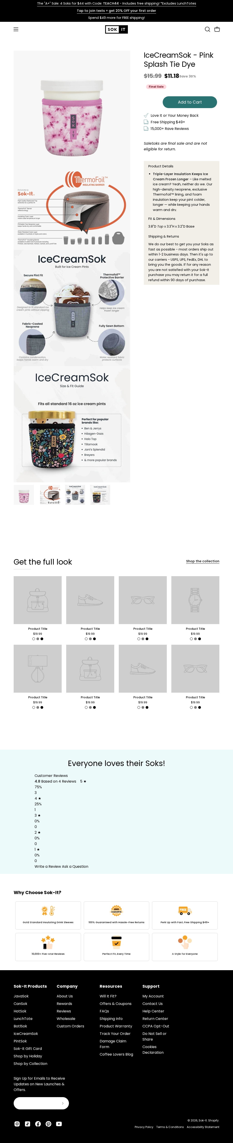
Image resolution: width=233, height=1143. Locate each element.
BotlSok (20, 1026)
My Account (153, 996)
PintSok (20, 1041)
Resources (111, 986)
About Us (65, 996)
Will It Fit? (108, 996)
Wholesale (66, 1018)
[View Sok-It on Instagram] (17, 1124)
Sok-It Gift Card (28, 1048)
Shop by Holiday (28, 1056)
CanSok (20, 1003)
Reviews (64, 1011)
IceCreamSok (26, 1033)
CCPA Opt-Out (155, 1026)
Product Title (37, 628)
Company (67, 986)
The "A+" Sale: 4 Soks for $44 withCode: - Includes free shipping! (116, 3)
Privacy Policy (144, 1127)
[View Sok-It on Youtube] (59, 1124)
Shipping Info (111, 1018)
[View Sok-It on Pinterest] (48, 1124)
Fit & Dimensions (161, 218)
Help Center (153, 1011)
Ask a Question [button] (75, 866)
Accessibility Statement (203, 1127)
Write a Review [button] (48, 866)
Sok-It (203, 1120)
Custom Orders (70, 1026)
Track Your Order (115, 1033)
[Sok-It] (116, 29)
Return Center (155, 1018)
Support (151, 986)
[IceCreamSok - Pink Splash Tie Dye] (24, 495)
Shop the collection (202, 561)
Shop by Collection (30, 1063)
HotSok (20, 1011)
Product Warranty (116, 1026)
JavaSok (21, 996)
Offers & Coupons (116, 1003)
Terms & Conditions (170, 1127)
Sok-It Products (30, 986)
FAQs (104, 1011)
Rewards (64, 1003)
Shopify (213, 1120)
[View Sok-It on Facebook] (38, 1124)
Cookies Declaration (153, 1049)
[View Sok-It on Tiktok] (27, 1124)
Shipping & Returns (163, 236)
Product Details (160, 166)
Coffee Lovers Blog (116, 1054)
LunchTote (23, 1018)
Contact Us (152, 1003)
